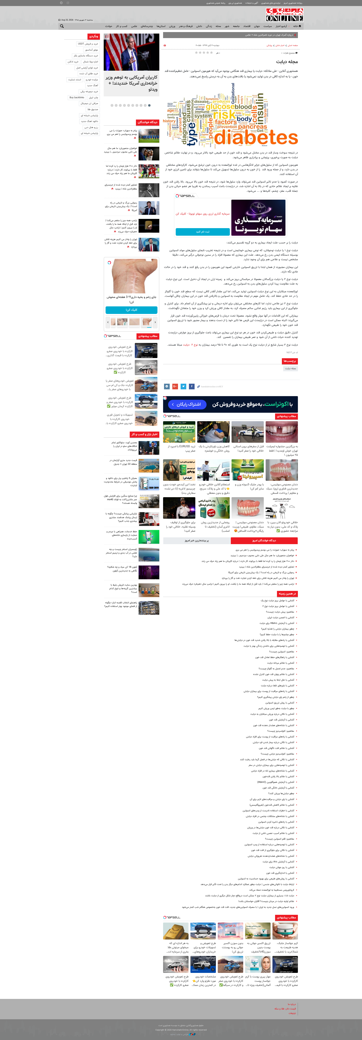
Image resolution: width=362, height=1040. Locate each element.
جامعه (236, 26)
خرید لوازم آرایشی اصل (87, 68)
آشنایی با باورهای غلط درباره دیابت (277, 686)
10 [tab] (112, 105)
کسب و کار (121, 26)
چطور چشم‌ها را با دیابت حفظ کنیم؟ (277, 635)
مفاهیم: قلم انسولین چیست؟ (279, 839)
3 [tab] (141, 105)
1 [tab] (149, 105)
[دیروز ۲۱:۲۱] (131, 52)
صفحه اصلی (293, 45)
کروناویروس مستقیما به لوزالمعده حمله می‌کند (271, 890)
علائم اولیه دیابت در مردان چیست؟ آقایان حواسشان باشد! (266, 901)
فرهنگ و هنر (186, 26)
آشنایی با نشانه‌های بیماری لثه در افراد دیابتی (272, 771)
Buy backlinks (77, 98)
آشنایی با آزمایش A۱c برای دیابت (278, 862)
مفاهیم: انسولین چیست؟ (281, 652)
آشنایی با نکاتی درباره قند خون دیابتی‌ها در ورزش (270, 828)
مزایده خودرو (92, 80)
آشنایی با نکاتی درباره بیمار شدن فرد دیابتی (273, 742)
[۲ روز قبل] (149, 608)
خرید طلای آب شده (89, 74)
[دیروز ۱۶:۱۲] (149, 537)
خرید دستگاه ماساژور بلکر (86, 56)
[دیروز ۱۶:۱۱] (149, 554)
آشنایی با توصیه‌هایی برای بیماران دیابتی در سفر (271, 765)
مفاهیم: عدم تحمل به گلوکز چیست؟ (276, 669)
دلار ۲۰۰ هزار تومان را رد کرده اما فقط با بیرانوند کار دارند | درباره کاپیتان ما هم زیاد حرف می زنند (248, 561)
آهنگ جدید (92, 85)
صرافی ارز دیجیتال (89, 103)
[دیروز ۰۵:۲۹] (149, 245)
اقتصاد (246, 26)
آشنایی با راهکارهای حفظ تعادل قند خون (274, 657)
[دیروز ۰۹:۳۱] (149, 153)
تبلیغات (292, 1013)
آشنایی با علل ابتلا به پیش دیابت (278, 680)
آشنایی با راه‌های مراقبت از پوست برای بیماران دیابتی (269, 691)
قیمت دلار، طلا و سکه (285, 1009)
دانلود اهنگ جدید (89, 121)
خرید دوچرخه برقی (89, 92)
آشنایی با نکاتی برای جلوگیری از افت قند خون (272, 850)
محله (218, 26)
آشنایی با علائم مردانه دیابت (280, 663)
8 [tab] (120, 105)
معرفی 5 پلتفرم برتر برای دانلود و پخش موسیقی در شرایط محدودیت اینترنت (120, 481)
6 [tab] (128, 105)
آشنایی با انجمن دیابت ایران (281, 618)
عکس (134, 26)
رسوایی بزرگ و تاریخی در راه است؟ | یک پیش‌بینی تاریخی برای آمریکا (261, 572)
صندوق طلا (92, 109)
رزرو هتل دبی (91, 127)
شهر (227, 26)
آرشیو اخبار (281, 26)
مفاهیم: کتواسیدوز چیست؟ (280, 731)
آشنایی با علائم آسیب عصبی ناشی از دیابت (273, 833)
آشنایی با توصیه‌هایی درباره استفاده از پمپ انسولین (269, 845)
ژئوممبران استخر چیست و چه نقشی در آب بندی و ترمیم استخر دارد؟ (121, 553)
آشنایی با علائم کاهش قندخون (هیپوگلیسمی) (272, 805)
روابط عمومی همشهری (215, 3)
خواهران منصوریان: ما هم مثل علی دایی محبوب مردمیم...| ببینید (262, 556)
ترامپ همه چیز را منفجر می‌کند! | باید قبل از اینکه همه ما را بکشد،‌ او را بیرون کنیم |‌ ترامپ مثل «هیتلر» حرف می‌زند (238, 584)
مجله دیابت (287, 62)
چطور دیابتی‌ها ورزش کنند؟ (281, 793)
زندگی (209, 26)
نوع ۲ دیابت (190, 345)
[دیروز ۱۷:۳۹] (149, 448)
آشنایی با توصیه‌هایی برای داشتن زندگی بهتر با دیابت (269, 646)
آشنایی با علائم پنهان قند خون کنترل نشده (273, 674)
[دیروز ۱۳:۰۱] (149, 190)
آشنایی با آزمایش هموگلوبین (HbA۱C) (275, 782)
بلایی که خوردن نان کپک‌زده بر (278, 35)
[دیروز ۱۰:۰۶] (149, 572)
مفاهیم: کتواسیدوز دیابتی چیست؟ (277, 754)
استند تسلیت (74, 80)
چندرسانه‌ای (147, 26)
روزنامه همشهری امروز (293, 3)
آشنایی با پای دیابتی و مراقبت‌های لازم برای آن (272, 799)
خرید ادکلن (73, 62)
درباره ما (292, 1004)
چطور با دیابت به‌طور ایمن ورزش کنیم (276, 708)
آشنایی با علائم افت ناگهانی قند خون (276, 748)
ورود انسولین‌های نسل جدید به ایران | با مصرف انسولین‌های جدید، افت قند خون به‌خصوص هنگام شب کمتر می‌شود (238, 907)
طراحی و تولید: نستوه (179, 1034)
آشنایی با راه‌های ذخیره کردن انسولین (276, 822)
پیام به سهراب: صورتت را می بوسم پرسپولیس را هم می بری (265, 550)
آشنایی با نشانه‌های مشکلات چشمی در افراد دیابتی (270, 816)
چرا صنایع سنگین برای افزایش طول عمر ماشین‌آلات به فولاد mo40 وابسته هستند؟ (120, 499)
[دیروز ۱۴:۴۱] (149, 226)
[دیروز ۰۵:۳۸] (149, 208)
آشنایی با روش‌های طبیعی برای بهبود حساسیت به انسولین (266, 879)
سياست (268, 26)
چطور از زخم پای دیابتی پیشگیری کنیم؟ (275, 697)
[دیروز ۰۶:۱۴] (149, 136)
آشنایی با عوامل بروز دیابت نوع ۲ (278, 606)
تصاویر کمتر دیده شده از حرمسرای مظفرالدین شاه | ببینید (266, 567)
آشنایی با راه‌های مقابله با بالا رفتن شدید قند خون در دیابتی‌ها (264, 640)
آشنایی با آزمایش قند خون (281, 720)
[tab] (264, 540)
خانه (295, 26)
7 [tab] (124, 105)
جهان (257, 26)
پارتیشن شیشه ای (89, 115)
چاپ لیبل (93, 98)
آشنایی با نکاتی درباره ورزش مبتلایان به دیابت (272, 714)
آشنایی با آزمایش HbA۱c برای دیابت (277, 623)
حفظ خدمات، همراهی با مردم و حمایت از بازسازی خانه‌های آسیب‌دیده (122, 535)
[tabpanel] (131, 65)
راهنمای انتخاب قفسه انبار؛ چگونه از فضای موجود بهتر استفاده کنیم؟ (120, 604)
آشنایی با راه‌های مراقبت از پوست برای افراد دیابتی (270, 737)
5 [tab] (132, 105)
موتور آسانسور (91, 50)
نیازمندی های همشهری (270, 3)
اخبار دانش (280, 45)
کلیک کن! (131, 310)
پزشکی (269, 45)
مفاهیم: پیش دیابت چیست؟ (280, 612)
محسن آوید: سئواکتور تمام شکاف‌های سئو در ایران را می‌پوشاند (124, 446)
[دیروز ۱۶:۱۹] (149, 483)
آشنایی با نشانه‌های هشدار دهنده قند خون (273, 725)
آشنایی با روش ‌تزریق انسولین (279, 703)
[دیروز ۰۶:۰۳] (149, 171)
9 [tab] (116, 105)
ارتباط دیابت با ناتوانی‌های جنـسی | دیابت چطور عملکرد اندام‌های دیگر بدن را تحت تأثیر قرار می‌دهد (247, 884)
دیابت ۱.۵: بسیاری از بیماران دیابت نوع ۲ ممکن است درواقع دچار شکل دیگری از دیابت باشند (249, 896)
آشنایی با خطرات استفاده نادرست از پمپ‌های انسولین (268, 811)
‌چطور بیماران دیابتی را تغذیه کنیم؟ (277, 629)
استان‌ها (161, 26)
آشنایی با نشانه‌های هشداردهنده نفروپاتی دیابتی (271, 856)
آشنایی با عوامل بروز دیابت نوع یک (277, 601)
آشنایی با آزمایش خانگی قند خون (278, 788)
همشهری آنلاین (283, 14)
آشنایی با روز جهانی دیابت (281, 867)
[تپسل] (177, 196)
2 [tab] (145, 105)
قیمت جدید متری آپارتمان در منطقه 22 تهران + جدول (123, 462)
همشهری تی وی (235, 3)
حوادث (108, 26)
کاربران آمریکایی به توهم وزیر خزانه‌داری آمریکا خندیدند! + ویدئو (131, 83)
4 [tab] (136, 105)
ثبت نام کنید (202, 232)
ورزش (172, 26)
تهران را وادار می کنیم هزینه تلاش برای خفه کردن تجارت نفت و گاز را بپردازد (258, 578)
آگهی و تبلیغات (251, 3)
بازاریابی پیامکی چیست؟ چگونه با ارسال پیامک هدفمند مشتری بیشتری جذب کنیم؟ (121, 517)
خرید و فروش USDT (88, 44)
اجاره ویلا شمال (90, 62)
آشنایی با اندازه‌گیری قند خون (280, 873)
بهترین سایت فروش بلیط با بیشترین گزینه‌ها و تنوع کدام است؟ (123, 588)
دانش (199, 26)
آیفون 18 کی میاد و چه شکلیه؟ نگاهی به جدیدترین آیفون (122, 569)
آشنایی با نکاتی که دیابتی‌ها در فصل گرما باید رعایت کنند (267, 760)
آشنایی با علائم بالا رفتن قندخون (278, 776)
